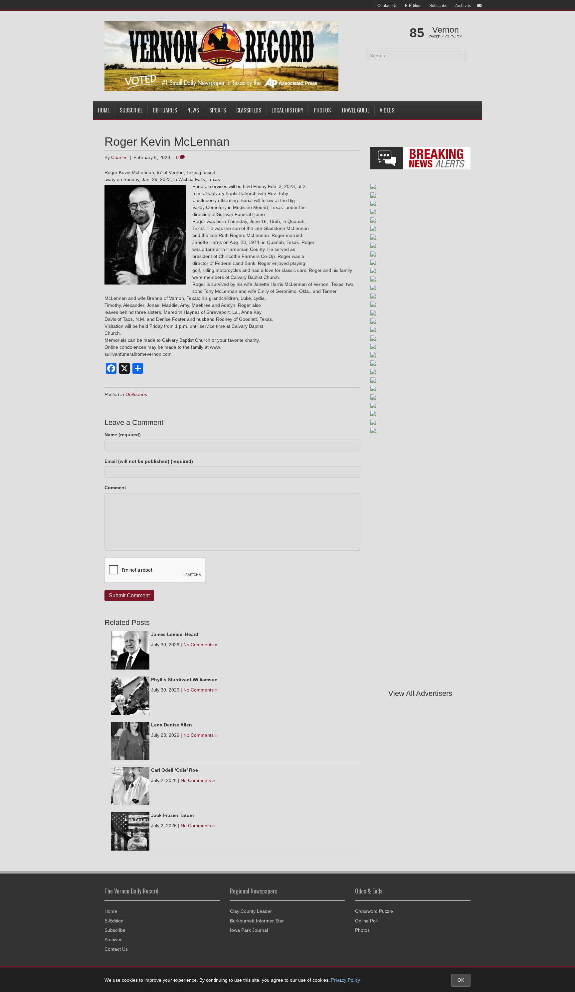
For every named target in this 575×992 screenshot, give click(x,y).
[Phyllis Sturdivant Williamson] (130, 695)
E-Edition (413, 5)
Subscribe (438, 5)
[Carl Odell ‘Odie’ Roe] (130, 785)
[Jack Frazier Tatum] (130, 831)
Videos (387, 110)
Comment (115, 487)
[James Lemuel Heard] (130, 650)
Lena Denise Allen (171, 724)
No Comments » (200, 644)
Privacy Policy (345, 980)
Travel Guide (355, 110)
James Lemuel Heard (174, 634)
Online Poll (366, 920)
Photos (322, 110)
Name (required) (122, 434)
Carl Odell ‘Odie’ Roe (174, 770)
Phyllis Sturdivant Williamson (184, 679)
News (193, 110)
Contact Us (387, 5)
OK (461, 980)
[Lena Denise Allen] (130, 740)
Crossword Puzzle (374, 911)
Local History (287, 110)
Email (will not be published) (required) (148, 461)
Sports (217, 110)
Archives (463, 5)
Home (103, 110)
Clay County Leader (251, 911)
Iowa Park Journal (249, 930)
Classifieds (248, 110)
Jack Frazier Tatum (172, 815)
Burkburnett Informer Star (257, 920)
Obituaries (165, 110)
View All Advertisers (420, 693)
